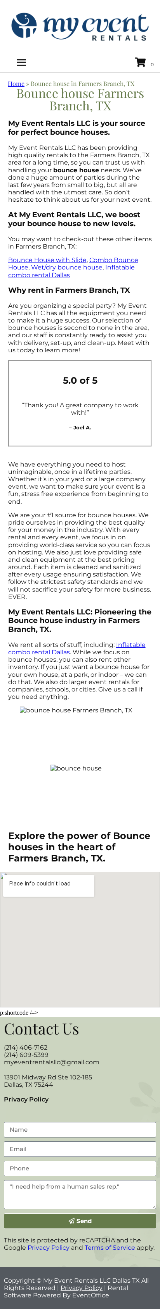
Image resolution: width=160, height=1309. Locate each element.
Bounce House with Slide (47, 260)
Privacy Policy (26, 1099)
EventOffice (90, 1295)
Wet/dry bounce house (67, 267)
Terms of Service (110, 1247)
